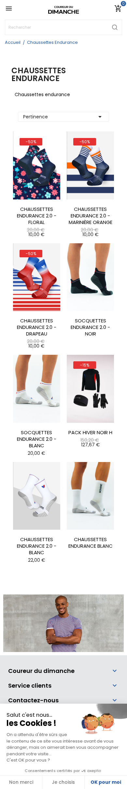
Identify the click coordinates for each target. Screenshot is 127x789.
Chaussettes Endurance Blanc (90, 542)
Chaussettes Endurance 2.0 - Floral (36, 216)
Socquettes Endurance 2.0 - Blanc (36, 439)
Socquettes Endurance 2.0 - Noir (90, 327)
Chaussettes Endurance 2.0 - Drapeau (36, 327)
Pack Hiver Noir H (90, 432)
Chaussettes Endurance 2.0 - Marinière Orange (90, 216)
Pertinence (63, 117)
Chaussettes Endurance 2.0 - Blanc (36, 546)
